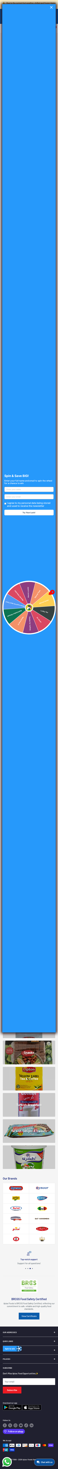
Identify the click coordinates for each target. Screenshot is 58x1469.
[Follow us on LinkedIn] (32, 1425)
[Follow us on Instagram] (15, 1425)
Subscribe (12, 1390)
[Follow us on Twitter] (10, 1425)
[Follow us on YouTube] (21, 1425)
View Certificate (29, 1316)
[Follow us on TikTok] (26, 1425)
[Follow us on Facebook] (5, 1425)
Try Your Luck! (29, 512)
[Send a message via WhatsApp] (7, 1462)
